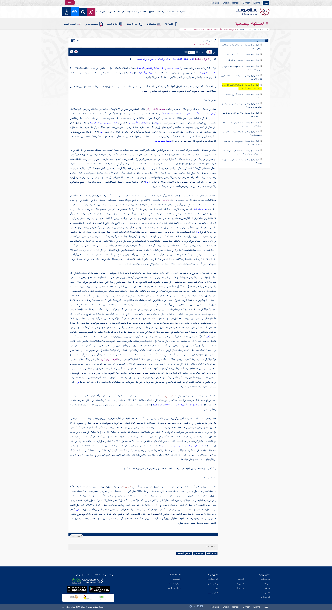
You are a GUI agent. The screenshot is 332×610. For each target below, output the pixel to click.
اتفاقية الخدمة (95, 575)
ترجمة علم (198, 553)
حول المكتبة (132, 24)
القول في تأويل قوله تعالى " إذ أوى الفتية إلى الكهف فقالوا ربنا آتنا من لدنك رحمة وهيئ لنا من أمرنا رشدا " (242, 86)
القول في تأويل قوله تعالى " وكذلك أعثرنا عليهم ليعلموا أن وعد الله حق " (242, 161)
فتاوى (267, 593)
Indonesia (215, 3)
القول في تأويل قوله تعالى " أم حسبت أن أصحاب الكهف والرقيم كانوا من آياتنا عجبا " (241, 77)
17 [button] (210, 52)
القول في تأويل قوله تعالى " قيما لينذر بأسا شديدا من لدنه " (242, 54)
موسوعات (171, 12)
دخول (69, 3)
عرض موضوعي (91, 24)
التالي (73, 536)
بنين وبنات (100, 12)
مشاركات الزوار (174, 588)
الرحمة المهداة (212, 579)
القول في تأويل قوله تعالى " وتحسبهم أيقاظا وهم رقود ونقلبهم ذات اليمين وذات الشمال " (243, 143)
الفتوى (151, 12)
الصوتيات (130, 12)
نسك (216, 588)
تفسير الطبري (255, 29)
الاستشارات (141, 12)
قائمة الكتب (112, 24)
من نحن (78, 575)
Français (236, 3)
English (226, 3)
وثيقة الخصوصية (108, 575)
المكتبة (121, 12)
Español (256, 3)
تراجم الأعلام (70, 24)
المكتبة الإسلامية (250, 23)
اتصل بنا (86, 575)
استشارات (265, 597)
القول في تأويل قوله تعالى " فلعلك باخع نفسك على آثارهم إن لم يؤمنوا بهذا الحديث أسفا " (242, 68)
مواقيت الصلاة (175, 584)
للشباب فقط (213, 593)
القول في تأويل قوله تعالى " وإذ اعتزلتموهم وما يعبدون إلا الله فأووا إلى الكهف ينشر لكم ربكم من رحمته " (242, 124)
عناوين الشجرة (184, 553)
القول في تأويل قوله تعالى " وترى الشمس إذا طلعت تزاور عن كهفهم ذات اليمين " (242, 133)
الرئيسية (181, 12)
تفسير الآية (211, 553)
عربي (266, 3)
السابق (79, 536)
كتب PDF (169, 24)
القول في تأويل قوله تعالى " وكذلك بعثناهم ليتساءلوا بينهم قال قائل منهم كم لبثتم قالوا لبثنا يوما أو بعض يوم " (242, 152)
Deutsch (246, 3)
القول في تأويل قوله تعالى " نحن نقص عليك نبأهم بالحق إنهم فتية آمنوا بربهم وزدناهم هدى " (242, 105)
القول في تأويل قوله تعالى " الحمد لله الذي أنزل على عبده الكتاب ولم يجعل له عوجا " (242, 46)
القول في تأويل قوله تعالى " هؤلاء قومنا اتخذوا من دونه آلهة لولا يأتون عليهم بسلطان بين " (242, 115)
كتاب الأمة (151, 24)
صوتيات (266, 584)
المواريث (111, 12)
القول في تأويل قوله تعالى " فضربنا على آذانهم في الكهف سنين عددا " (243, 96)
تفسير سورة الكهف (244, 29)
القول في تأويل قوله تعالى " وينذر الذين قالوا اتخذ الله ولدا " (241, 60)
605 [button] (192, 52)
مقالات (161, 12)
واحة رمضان (213, 584)
